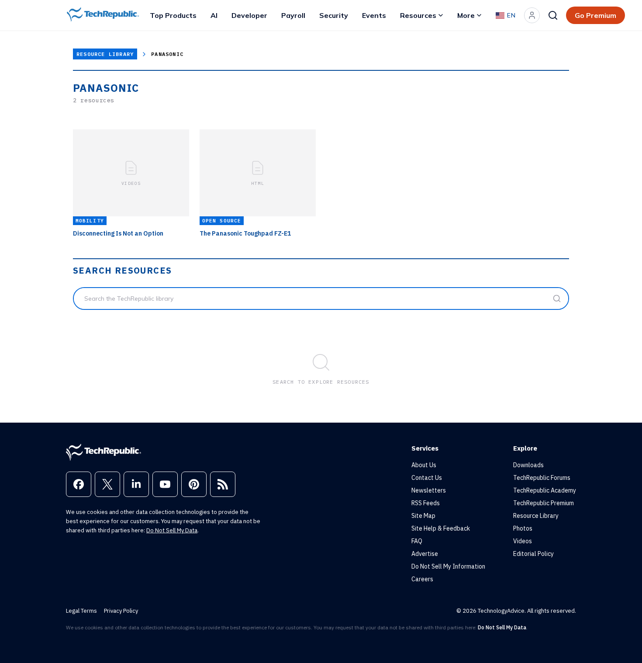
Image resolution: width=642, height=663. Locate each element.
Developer (249, 15)
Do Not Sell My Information (448, 566)
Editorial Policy (533, 554)
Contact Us (426, 478)
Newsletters (428, 490)
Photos (522, 528)
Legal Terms (81, 610)
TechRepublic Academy (544, 490)
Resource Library (105, 54)
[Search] (553, 15)
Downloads (528, 465)
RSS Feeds (425, 503)
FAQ (416, 541)
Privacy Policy (121, 610)
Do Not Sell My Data (171, 530)
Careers (422, 579)
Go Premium (595, 15)
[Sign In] (532, 15)
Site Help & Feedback (440, 528)
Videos (522, 541)
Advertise (424, 554)
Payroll (293, 15)
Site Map (423, 516)
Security (333, 15)
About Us (423, 465)
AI (214, 15)
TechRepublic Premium (543, 503)
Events (374, 15)
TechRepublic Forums (541, 478)
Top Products (173, 15)
